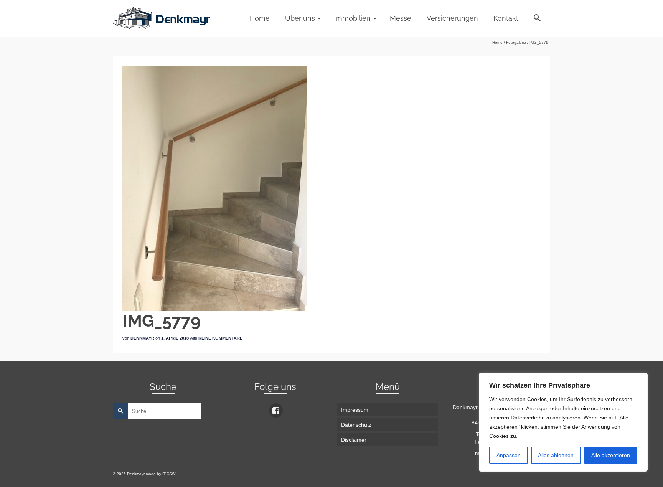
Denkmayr (142, 338)
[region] (563, 422)
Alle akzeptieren (610, 455)
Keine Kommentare (220, 338)
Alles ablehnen (556, 455)
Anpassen (508, 455)
